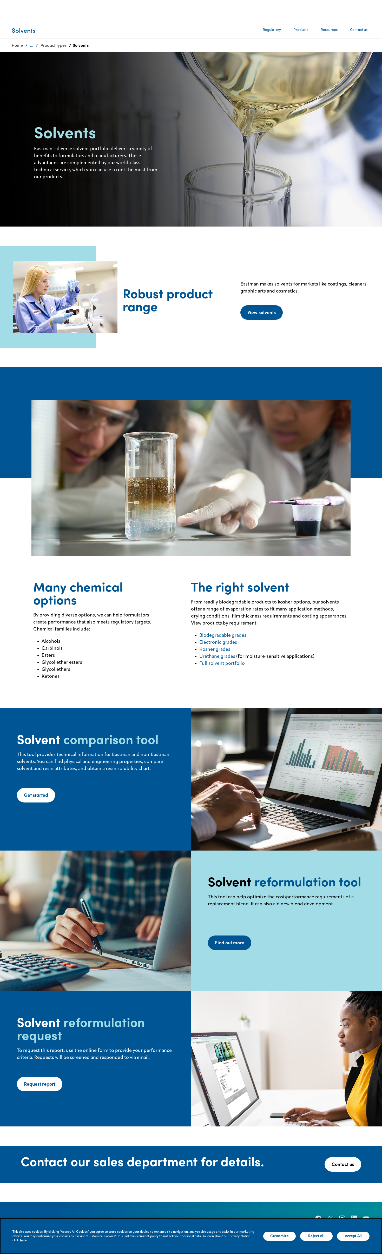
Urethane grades (217, 656)
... (31, 45)
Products (300, 29)
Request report (39, 1084)
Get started (36, 795)
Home (17, 45)
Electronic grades (218, 642)
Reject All (316, 1236)
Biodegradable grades (222, 635)
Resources (329, 29)
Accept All (353, 1236)
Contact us (358, 29)
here (23, 1240)
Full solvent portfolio (222, 663)
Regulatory (272, 29)
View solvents (261, 312)
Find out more (229, 943)
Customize (279, 1236)
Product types (54, 45)
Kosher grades (214, 649)
